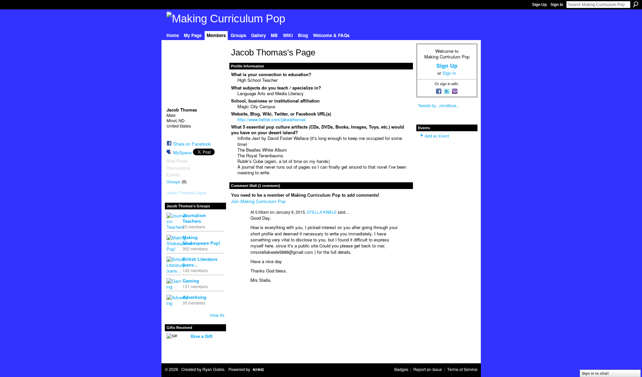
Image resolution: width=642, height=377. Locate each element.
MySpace (182, 152)
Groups (173, 182)
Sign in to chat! (595, 373)
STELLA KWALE (322, 212)
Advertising (194, 297)
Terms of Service (462, 369)
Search (635, 4)
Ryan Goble (213, 369)
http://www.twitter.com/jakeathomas (271, 119)
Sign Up (539, 4)
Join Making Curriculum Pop (258, 201)
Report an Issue (427, 369)
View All (217, 315)
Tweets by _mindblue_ (438, 105)
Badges (401, 369)
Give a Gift (201, 336)
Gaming (191, 281)
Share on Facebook (192, 144)
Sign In (556, 4)
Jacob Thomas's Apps (187, 193)
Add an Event (437, 136)
